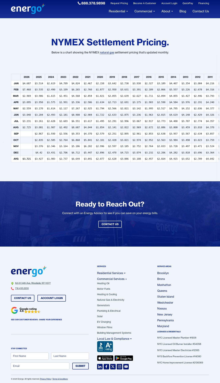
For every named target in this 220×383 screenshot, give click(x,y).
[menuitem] (91, 3)
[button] (26, 310)
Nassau (162, 308)
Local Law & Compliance (113, 338)
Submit (80, 366)
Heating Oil (103, 283)
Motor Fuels (103, 289)
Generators (103, 305)
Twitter (113, 366)
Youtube (126, 366)
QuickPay (188, 3)
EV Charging (104, 322)
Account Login (169, 3)
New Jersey (164, 314)
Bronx (161, 278)
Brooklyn (163, 273)
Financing (203, 3)
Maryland (163, 326)
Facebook (106, 366)
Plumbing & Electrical (108, 311)
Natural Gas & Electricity (110, 300)
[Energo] (28, 9)
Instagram (119, 366)
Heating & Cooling (107, 294)
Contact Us (22, 298)
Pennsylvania (165, 320)
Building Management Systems (114, 333)
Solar (100, 316)
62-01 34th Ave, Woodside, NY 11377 (33, 283)
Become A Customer (144, 3)
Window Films (104, 327)
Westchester (165, 302)
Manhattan (164, 285)
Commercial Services (110, 278)
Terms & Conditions (60, 379)
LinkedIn (100, 366)
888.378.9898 (93, 3)
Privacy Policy (45, 379)
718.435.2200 (22, 288)
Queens (162, 290)
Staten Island (165, 296)
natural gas (107, 52)
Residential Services (110, 273)
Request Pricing (119, 3)
